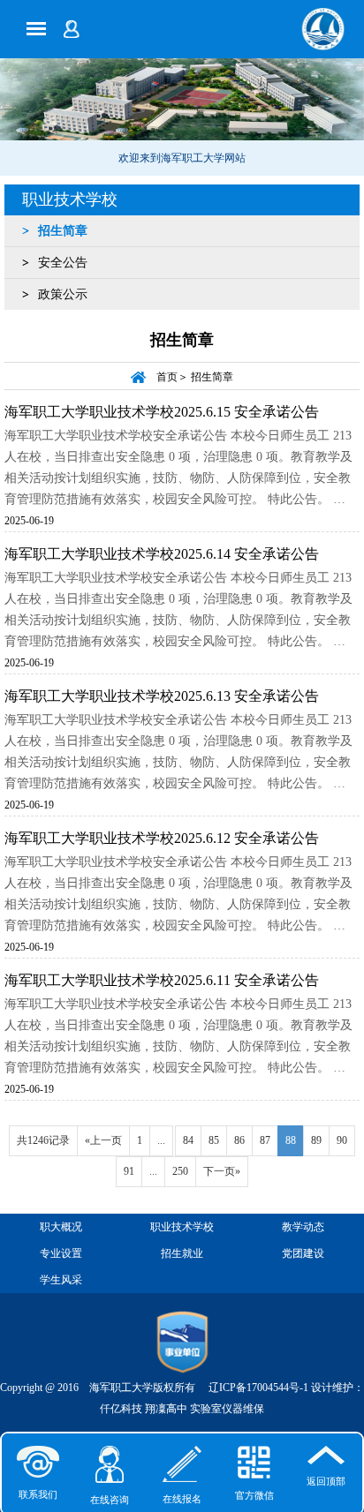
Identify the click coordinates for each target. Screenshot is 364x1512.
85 (214, 1140)
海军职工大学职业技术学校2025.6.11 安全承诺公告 (161, 980)
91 (129, 1171)
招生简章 (62, 230)
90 (342, 1140)
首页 (167, 378)
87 (265, 1140)
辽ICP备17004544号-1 (258, 1387)
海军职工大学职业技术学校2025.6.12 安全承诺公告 (161, 838)
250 (180, 1171)
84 (188, 1140)
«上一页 (103, 1140)
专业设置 (61, 1253)
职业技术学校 (70, 199)
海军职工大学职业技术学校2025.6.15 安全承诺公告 (161, 411)
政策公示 (62, 294)
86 (239, 1140)
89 (316, 1140)
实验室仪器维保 (227, 1409)
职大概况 (61, 1227)
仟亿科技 (121, 1409)
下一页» (221, 1171)
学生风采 (61, 1280)
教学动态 (303, 1227)
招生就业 (182, 1253)
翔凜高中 (166, 1409)
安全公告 (62, 262)
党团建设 (303, 1253)
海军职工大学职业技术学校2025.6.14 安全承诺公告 (161, 553)
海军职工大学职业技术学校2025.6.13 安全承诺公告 (161, 695)
